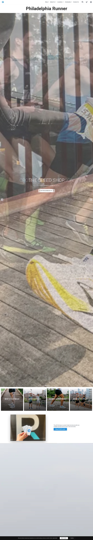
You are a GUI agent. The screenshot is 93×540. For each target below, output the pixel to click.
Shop (46, 2)
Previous (2, 199)
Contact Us (76, 2)
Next (91, 199)
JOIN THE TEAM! (45, 193)
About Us (52, 2)
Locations (59, 2)
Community (68, 2)
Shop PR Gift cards (60, 429)
